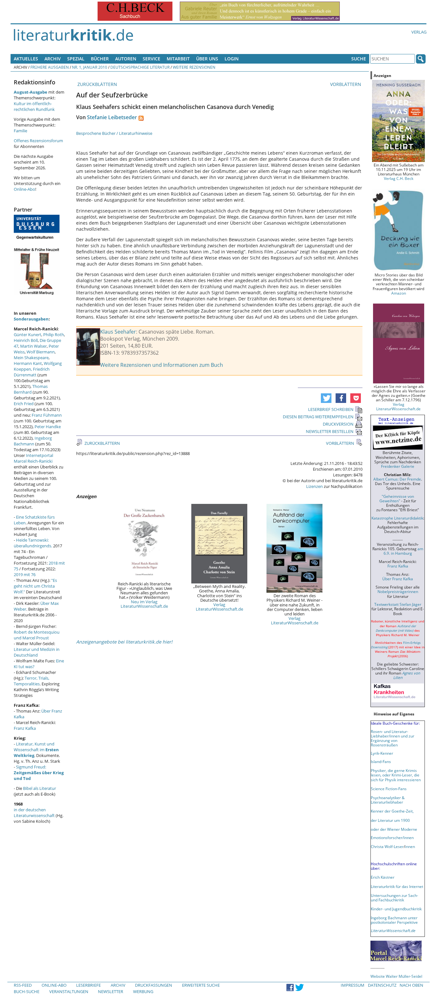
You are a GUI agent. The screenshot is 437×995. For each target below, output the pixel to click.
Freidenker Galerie (397, 466)
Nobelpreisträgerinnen (397, 591)
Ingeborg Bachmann (33, 441)
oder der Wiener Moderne (394, 829)
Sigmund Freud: (39, 772)
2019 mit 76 (25, 574)
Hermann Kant (28, 363)
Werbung (143, 991)
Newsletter (110, 991)
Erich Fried (24, 403)
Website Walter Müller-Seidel (396, 976)
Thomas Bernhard (31, 389)
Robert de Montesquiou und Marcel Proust (37, 635)
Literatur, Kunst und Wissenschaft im (36, 749)
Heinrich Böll (26, 340)
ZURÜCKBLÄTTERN (96, 84)
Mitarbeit (178, 59)
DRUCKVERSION (338, 424)
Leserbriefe (88, 985)
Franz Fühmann (47, 415)
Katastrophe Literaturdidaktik (397, 518)
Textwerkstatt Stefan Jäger (397, 604)
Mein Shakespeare (31, 357)
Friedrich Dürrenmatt (32, 372)
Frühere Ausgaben (49, 67)
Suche (358, 59)
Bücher (100, 59)
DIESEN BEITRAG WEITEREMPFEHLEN (318, 417)
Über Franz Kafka (397, 578)
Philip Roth (53, 334)
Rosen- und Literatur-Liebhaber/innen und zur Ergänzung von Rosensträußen (392, 738)
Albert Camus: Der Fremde (397, 479)
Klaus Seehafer (118, 331)
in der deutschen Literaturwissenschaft (34, 812)
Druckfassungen (153, 985)
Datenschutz (382, 985)
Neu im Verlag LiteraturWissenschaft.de (144, 604)
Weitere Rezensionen (194, 67)
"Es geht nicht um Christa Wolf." (35, 586)
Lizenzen (314, 486)
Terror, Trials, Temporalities (31, 681)
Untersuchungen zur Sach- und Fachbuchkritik (394, 897)
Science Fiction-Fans (389, 788)
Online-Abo (24, 189)
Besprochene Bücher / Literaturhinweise (114, 133)
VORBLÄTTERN (346, 84)
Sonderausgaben (31, 319)
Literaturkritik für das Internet (397, 886)
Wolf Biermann (41, 352)
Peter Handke (48, 426)
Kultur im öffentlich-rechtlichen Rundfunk (34, 106)
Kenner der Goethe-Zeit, (392, 811)
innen (410, 846)
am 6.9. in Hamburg (403, 551)
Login (232, 59)
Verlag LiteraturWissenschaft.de (219, 607)
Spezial (75, 59)
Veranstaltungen (68, 991)
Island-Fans (381, 761)
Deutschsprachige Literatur (140, 67)
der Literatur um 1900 (390, 820)
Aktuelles (26, 59)
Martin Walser (33, 346)
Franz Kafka (25, 728)
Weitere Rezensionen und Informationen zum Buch (161, 364)
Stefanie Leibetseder (112, 117)
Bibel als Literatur (39, 788)
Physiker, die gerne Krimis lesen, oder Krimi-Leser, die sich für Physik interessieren (396, 775)
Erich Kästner (382, 877)
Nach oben (411, 985)
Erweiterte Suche (201, 985)
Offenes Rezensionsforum (38, 140)
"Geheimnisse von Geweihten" (396, 498)
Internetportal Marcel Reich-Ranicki (33, 458)
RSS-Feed (23, 985)
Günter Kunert (27, 334)
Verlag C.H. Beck (398, 178)
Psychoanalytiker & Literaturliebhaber (388, 800)
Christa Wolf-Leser (387, 846)
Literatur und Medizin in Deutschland (37, 652)
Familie (20, 131)
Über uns (207, 59)
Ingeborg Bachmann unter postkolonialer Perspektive (394, 920)
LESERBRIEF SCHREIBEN (331, 409)
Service (151, 59)
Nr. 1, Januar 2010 (89, 67)
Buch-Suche (26, 991)
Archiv (52, 59)
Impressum (352, 985)
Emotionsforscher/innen (392, 837)
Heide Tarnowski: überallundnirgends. (33, 543)
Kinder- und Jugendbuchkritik (396, 908)
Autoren (125, 59)
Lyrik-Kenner (382, 753)
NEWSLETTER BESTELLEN (330, 431)
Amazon (398, 293)
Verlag (418, 32)
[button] (326, 398)
